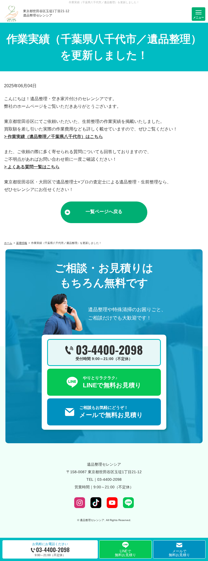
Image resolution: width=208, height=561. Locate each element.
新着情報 (21, 242)
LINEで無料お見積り (125, 553)
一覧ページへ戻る (104, 211)
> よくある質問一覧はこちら (32, 166)
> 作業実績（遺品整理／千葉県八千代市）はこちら (53, 136)
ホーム (8, 242)
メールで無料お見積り (179, 553)
